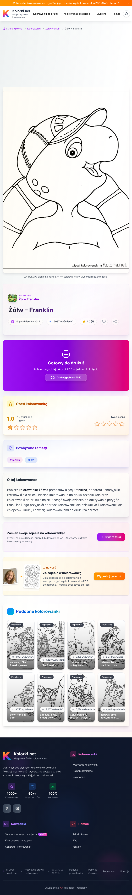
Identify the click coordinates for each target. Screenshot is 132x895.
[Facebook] (7, 808)
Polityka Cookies (92, 871)
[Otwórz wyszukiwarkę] (126, 13)
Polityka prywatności (76, 871)
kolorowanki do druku (57, 871)
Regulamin (108, 871)
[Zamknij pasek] (128, 3)
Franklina (80, 490)
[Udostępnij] (115, 321)
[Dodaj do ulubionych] (104, 321)
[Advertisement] (66, 58)
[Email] (17, 808)
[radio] (97, 424)
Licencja (124, 871)
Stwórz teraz (113, 537)
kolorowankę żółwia (33, 490)
